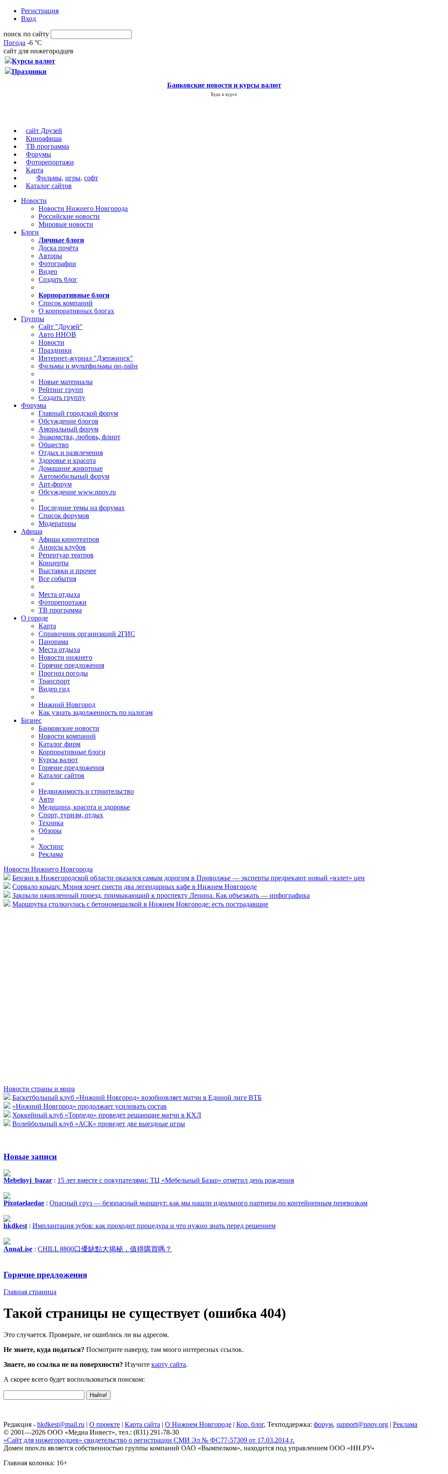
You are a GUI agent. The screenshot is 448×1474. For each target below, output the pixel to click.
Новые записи (30, 1156)
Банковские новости (68, 728)
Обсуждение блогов (68, 421)
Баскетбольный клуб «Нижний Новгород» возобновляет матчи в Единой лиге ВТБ (137, 1097)
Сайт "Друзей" (60, 326)
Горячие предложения (71, 665)
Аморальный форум (68, 429)
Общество (53, 444)
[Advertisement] (56, 995)
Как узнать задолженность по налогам (95, 712)
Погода (14, 42)
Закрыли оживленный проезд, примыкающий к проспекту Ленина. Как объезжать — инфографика (161, 895)
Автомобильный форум (73, 476)
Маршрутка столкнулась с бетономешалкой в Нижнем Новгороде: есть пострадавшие (140, 904)
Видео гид (54, 689)
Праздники (55, 350)
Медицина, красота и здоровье (84, 807)
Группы (32, 318)
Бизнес (31, 720)
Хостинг (51, 846)
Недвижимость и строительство (86, 791)
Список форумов (63, 515)
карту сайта (168, 1364)
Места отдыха (59, 594)
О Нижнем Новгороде (198, 1424)
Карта (34, 170)
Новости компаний (67, 736)
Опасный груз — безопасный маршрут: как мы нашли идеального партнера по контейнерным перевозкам (208, 1203)
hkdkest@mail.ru (60, 1424)
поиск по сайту (26, 34)
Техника (50, 822)
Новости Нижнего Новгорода (83, 208)
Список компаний (65, 303)
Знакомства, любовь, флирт (79, 437)
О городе (34, 618)
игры (72, 178)
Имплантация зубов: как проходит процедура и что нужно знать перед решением (154, 1225)
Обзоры (50, 830)
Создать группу (61, 397)
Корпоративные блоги (71, 752)
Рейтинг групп (60, 389)
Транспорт (54, 681)
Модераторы (57, 523)
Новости (34, 200)
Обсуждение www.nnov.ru (77, 492)
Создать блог (57, 279)
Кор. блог (250, 1424)
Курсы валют (58, 759)
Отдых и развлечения (70, 452)
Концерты (53, 563)
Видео (47, 271)
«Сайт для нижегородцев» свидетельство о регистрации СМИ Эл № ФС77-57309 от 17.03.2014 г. (149, 1440)
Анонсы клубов (62, 547)
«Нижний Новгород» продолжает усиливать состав (89, 1106)
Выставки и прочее (67, 570)
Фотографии (57, 263)
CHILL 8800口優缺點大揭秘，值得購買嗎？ (105, 1249)
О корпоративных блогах (76, 311)
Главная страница (30, 1291)
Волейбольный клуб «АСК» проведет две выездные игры (98, 1123)
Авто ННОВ (57, 334)
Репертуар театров (66, 555)
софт (91, 178)
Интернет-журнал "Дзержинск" (85, 358)
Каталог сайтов (49, 185)
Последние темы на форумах (81, 507)
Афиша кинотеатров (68, 539)
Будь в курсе (224, 94)
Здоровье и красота (67, 460)
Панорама (53, 641)
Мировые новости (65, 224)
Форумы (38, 154)
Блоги (30, 232)
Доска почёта (58, 248)
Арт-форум (55, 484)
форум (323, 1424)
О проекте (104, 1424)
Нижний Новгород (66, 704)
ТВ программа (47, 146)
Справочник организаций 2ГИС (86, 633)
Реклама (50, 854)
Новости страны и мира (39, 1088)
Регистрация (40, 10)
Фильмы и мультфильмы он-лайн (88, 366)
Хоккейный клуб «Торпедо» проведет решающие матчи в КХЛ (106, 1115)
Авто (46, 799)
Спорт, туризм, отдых (70, 815)
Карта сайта (142, 1424)
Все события (57, 578)
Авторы (50, 255)
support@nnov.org (362, 1424)
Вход (28, 18)
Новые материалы (65, 381)
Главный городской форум (78, 413)
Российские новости (69, 216)
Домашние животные (70, 468)
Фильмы (49, 178)
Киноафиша (44, 138)
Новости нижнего (65, 657)
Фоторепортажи (50, 162)
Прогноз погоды (63, 673)
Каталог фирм (59, 744)
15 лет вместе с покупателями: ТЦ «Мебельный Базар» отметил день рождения (175, 1180)
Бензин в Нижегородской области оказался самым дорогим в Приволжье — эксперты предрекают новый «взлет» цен (188, 878)
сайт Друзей (44, 130)
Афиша (31, 531)
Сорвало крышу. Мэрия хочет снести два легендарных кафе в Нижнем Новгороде (134, 886)
